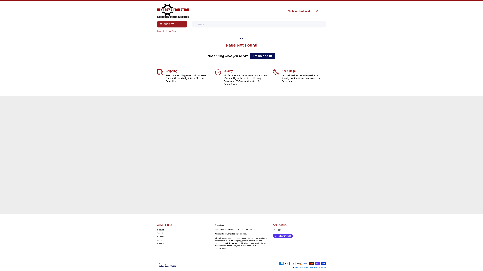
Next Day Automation (303, 267)
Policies (160, 236)
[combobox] (259, 24)
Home (159, 31)
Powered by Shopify (318, 267)
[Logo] (173, 11)
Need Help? (288, 71)
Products (161, 230)
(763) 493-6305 (301, 10)
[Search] (194, 24)
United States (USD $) (167, 266)
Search (160, 233)
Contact (160, 243)
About (159, 240)
